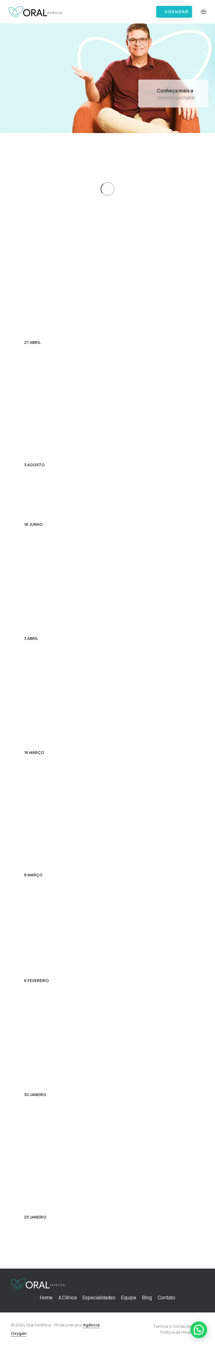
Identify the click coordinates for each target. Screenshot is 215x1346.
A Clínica (68, 1297)
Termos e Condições (173, 1326)
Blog (147, 1297)
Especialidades (99, 1297)
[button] (198, 1329)
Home (46, 1297)
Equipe (128, 1297)
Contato (166, 1297)
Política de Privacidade (182, 1332)
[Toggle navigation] (203, 12)
